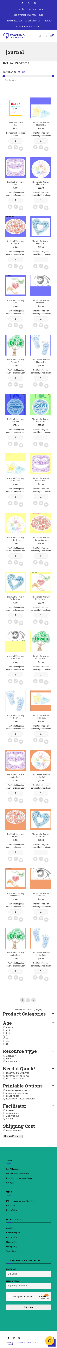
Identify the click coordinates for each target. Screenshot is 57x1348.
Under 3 (10, 1027)
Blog (41, 15)
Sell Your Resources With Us (18, 1174)
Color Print (12, 1096)
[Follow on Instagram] (28, 3)
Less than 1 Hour (15, 1078)
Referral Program (13, 1233)
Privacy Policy (11, 1247)
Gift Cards (10, 1183)
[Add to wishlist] (21, 149)
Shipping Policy (12, 1242)
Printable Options (23, 1086)
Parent (10, 1110)
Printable (11, 1061)
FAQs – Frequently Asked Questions (21, 1201)
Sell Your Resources (14, 21)
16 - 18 (9, 1038)
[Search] (46, 36)
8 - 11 (8, 1033)
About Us (10, 1228)
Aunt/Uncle (12, 1116)
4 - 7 (8, 1030)
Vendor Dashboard (32, 21)
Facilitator (14, 1106)
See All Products (13, 1169)
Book (9, 1058)
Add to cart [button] (10, 147)
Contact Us (10, 1206)
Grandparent (13, 1113)
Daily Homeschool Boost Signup (28, 27)
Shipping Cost (19, 1126)
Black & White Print (17, 1093)
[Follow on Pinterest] (35, 3)
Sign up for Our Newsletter (25, 15)
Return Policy (11, 1210)
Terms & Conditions (14, 1251)
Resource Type (20, 1051)
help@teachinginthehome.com (30, 9)
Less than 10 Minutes (17, 1073)
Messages (47, 21)
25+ (7, 1044)
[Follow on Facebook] (22, 3)
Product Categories (24, 1014)
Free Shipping (13, 1130)
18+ (7, 1041)
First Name (11, 1269)
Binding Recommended (18, 1090)
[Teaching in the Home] (14, 35)
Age (7, 1023)
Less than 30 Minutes (17, 1076)
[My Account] (40, 36)
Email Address (13, 1281)
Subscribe (28, 1307)
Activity (11, 1056)
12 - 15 (9, 1035)
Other (9, 1119)
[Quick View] (16, 147)
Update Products (12, 1136)
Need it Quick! (19, 1068)
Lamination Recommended (20, 1099)
